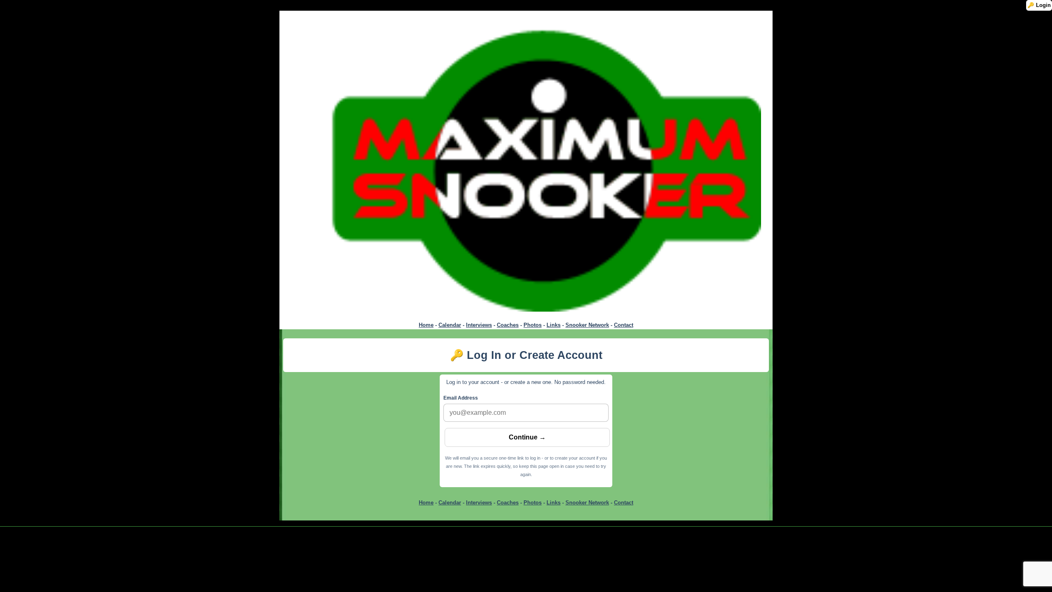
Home (426, 325)
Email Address (460, 398)
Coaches (508, 325)
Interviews (479, 325)
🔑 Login (1039, 5)
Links (554, 325)
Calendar (449, 325)
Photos (533, 325)
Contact (623, 325)
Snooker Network (587, 325)
